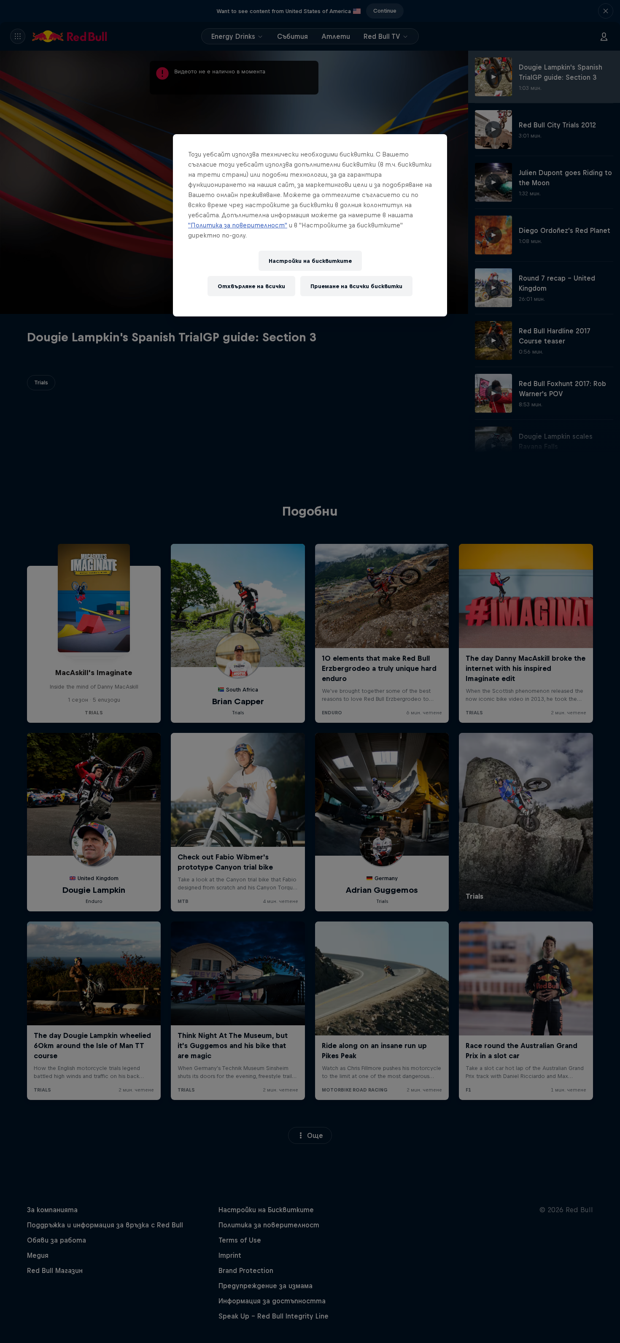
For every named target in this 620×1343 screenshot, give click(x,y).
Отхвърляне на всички (251, 286)
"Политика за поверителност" (237, 225)
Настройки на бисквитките (310, 261)
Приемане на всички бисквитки (356, 286)
